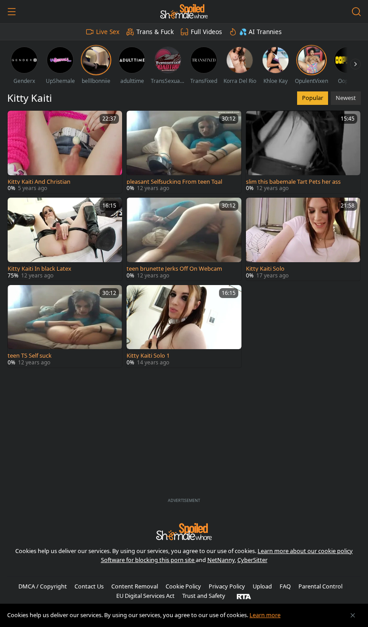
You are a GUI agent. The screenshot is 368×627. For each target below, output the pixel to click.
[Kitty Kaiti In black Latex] (65, 239)
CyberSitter (252, 560)
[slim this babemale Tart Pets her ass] (303, 152)
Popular (312, 98)
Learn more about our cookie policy (305, 551)
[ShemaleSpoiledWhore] (183, 11)
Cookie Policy (183, 586)
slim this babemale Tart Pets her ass (293, 182)
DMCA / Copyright (42, 586)
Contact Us (89, 586)
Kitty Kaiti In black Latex (39, 269)
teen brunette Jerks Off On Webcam (174, 269)
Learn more (265, 615)
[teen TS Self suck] (65, 326)
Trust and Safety (203, 596)
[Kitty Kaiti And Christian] (65, 152)
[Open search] (356, 12)
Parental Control (320, 586)
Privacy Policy (227, 586)
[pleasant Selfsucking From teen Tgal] (184, 152)
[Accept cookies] (353, 615)
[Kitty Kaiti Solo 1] (184, 326)
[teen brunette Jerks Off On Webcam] (184, 239)
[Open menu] (12, 12)
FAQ (285, 586)
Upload (262, 586)
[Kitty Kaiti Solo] (303, 239)
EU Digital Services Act (145, 596)
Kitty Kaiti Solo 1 (148, 356)
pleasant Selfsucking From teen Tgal (174, 182)
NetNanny (221, 560)
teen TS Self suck (30, 356)
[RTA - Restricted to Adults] (244, 596)
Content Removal (134, 586)
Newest (346, 98)
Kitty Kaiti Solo (265, 269)
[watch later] (18, 121)
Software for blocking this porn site (148, 560)
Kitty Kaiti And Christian (39, 182)
